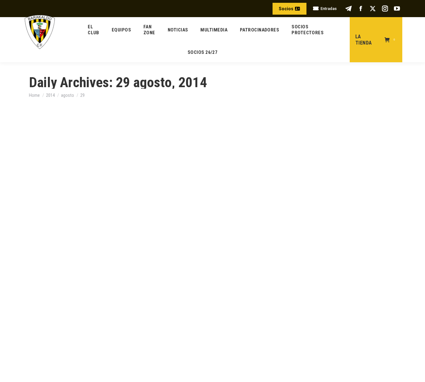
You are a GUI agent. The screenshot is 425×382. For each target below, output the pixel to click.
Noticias (45, 211)
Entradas (328, 8)
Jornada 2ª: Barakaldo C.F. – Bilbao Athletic (99, 199)
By (69, 211)
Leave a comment (135, 211)
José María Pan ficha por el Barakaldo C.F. (96, 325)
